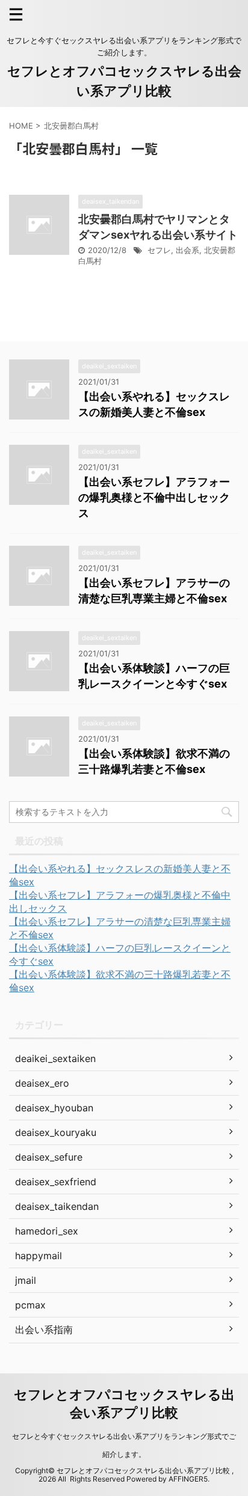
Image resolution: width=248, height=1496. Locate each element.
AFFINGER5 (188, 1478)
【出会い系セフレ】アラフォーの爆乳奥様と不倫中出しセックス (154, 497)
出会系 (187, 250)
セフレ (159, 250)
